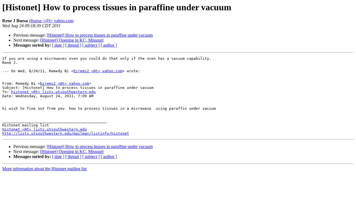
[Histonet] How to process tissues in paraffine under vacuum (100, 35)
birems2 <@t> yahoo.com (97, 71)
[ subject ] (91, 45)
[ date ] (58, 45)
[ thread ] (73, 45)
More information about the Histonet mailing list (44, 168)
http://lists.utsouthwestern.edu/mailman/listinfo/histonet (65, 133)
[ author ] (109, 45)
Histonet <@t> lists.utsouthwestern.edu (44, 129)
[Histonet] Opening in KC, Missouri (71, 40)
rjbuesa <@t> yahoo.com (51, 20)
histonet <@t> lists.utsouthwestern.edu (53, 92)
